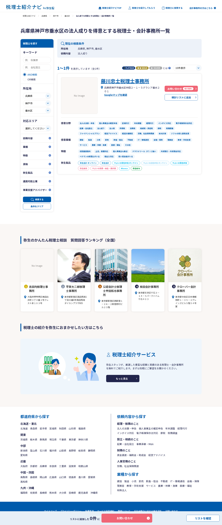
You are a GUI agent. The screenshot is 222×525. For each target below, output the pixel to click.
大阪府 (24, 466)
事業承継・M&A (144, 444)
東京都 (72, 439)
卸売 (141, 481)
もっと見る (122, 378)
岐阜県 (82, 450)
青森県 (33, 428)
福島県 (82, 428)
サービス (151, 486)
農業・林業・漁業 (167, 486)
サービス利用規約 (105, 510)
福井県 (53, 450)
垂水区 (67, 16)
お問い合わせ (125, 518)
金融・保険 (193, 481)
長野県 (72, 450)
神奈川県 (83, 439)
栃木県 (33, 439)
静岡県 (91, 450)
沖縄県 (94, 492)
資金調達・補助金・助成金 (131, 455)
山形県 (72, 428)
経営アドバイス (156, 455)
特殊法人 (122, 490)
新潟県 (24, 450)
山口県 (62, 477)
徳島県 (72, 477)
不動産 (164, 481)
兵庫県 (44, 16)
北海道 (24, 428)
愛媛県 (91, 477)
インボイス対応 (125, 433)
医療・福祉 (186, 486)
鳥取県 (24, 477)
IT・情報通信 (177, 481)
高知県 (24, 481)
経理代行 (182, 428)
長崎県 (43, 492)
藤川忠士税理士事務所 (125, 80)
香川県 (82, 477)
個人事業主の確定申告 (151, 428)
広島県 (53, 477)
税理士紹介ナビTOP (111, 8)
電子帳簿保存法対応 (147, 433)
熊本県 (53, 492)
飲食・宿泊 (152, 481)
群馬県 (43, 439)
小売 (134, 481)
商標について (124, 510)
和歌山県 (83, 466)
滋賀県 (72, 466)
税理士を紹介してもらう (143, 8)
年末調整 (170, 428)
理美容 (120, 486)
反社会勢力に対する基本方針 (148, 510)
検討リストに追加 (181, 97)
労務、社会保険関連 (128, 466)
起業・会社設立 (125, 444)
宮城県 (53, 428)
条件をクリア (37, 206)
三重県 (62, 466)
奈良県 (53, 466)
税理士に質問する (174, 8)
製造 (126, 481)
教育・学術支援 (135, 486)
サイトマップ (50, 510)
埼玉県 (53, 439)
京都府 (33, 466)
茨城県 (24, 439)
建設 (119, 481)
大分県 (62, 492)
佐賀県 (33, 492)
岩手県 (43, 428)
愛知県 (24, 455)
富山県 (33, 450)
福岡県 (24, 492)
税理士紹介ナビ (29, 16)
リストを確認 (203, 518)
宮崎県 (72, 492)
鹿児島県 (83, 492)
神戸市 (55, 16)
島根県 (33, 477)
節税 (163, 433)
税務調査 (172, 433)
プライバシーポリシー (71, 510)
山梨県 (62, 450)
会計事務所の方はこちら (201, 8)
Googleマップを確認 (115, 95)
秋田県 (62, 428)
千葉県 (62, 439)
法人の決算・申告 (126, 428)
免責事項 (89, 510)
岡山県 (43, 477)
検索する (39, 199)
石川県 (43, 450)
